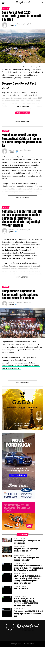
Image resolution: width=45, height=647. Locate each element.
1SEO (12, 26)
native (12, 232)
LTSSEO (12, 152)
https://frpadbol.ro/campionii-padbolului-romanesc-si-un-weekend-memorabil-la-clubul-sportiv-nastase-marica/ (21, 365)
